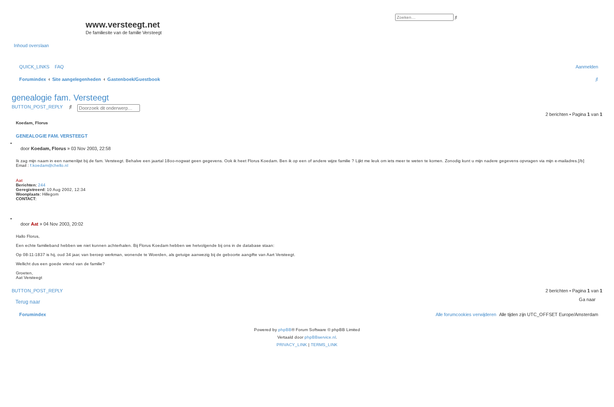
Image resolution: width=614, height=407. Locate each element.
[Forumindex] (50, 27)
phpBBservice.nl (320, 337)
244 (42, 185)
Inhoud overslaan (31, 45)
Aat (19, 180)
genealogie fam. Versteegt (60, 97)
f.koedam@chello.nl (49, 165)
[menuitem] (57, 66)
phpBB (285, 329)
